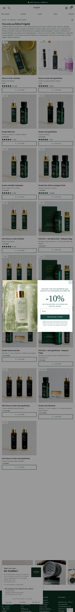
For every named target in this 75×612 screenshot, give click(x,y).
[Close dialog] (70, 282)
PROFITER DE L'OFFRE (55, 317)
